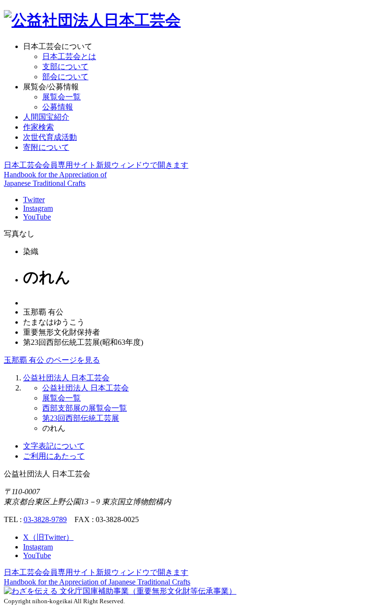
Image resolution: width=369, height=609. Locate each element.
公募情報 (57, 107)
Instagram (38, 208)
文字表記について (54, 446)
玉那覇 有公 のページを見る (52, 360)
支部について (65, 66)
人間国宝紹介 (46, 117)
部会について (65, 77)
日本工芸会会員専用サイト (96, 165)
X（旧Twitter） (48, 537)
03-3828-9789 (45, 519)
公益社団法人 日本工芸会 (66, 378)
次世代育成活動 (50, 137)
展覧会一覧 (61, 97)
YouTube (37, 217)
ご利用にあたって (54, 456)
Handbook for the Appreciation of (97, 582)
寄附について (46, 147)
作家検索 (38, 127)
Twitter (34, 199)
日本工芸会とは (69, 56)
